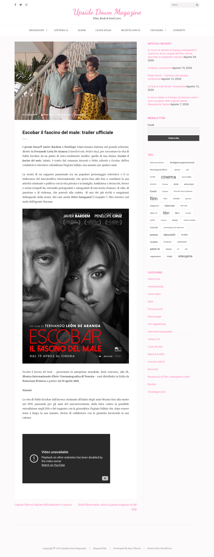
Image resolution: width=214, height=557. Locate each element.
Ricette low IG (130, 30)
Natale (175, 220)
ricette (154, 241)
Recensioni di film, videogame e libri (169, 376)
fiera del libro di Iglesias (183, 191)
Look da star (155, 346)
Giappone (154, 206)
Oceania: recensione (160, 67)
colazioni (153, 184)
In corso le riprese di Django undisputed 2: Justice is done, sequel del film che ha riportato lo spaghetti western (172, 53)
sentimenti (182, 242)
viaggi (169, 256)
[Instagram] (26, 4)
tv (178, 249)
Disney (165, 184)
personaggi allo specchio (174, 227)
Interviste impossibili (160, 331)
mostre (152, 220)
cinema (77, 115)
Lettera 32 (61, 30)
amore (177, 170)
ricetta (184, 234)
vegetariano (155, 256)
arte (187, 170)
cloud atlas (154, 294)
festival (165, 191)
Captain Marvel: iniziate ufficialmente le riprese (43, 504)
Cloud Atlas (103, 30)
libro (177, 213)
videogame (185, 256)
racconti (169, 235)
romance (167, 242)
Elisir (82, 30)
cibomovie (154, 278)
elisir (150, 301)
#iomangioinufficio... (159, 170)
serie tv (155, 249)
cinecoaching (155, 286)
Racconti (153, 369)
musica (163, 220)
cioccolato (186, 177)
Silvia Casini (48, 115)
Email (151, 125)
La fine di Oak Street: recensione (167, 86)
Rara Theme (134, 548)
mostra (188, 213)
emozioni (189, 184)
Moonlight (36, 30)
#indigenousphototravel (182, 162)
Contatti (179, 30)
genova (188, 199)
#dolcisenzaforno (157, 162)
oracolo (154, 227)
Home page (154, 316)
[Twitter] (20, 4)
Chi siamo (156, 30)
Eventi (153, 191)
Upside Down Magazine (107, 12)
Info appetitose (157, 324)
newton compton (190, 220)
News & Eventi (64, 115)
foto (165, 198)
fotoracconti (155, 309)
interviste (183, 206)
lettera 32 (153, 213)
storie (169, 249)
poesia (154, 234)
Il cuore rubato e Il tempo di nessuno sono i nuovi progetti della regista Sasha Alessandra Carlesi (173, 101)
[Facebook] (15, 4)
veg (186, 249)
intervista (170, 205)
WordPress (166, 548)
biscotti (152, 177)
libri (166, 213)
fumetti (176, 198)
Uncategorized (156, 391)
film (83, 115)
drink (176, 184)
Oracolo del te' (156, 361)
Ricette (152, 384)
